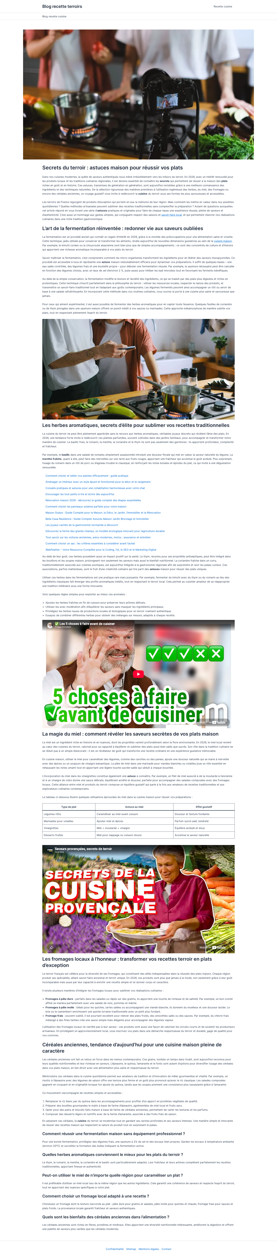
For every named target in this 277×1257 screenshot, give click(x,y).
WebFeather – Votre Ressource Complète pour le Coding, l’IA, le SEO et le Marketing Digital (101, 549)
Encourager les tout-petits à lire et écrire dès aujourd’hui (80, 494)
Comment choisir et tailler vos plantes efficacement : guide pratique (87, 475)
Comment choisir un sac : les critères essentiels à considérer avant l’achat (90, 543)
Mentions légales (149, 1249)
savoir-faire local (171, 214)
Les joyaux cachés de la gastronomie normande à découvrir (82, 525)
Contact (166, 1249)
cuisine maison (223, 241)
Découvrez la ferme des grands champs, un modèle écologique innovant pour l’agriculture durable (105, 531)
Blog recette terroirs (62, 6)
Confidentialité (115, 1249)
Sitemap (131, 1249)
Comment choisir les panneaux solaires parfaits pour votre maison (86, 506)
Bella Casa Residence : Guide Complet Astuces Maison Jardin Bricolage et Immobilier (97, 518)
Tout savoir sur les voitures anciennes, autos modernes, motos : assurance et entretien (98, 537)
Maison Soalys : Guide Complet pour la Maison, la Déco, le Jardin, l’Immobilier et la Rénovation (103, 512)
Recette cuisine (223, 6)
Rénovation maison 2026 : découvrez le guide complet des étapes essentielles (93, 500)
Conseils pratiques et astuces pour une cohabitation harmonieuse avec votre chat (95, 488)
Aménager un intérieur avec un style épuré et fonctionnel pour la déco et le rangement (98, 481)
